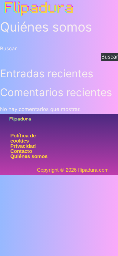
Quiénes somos (29, 156)
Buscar (8, 48)
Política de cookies (23, 138)
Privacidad (23, 146)
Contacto (21, 151)
